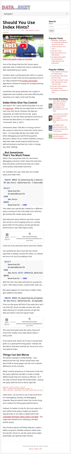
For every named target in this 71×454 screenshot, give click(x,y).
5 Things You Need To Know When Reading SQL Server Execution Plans (60, 82)
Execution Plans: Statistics (59, 86)
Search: (51, 23)
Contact (36, 449)
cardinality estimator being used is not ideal (20, 416)
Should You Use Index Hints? (19, 24)
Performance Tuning (32, 30)
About (31, 449)
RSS (41, 449)
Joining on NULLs (57, 51)
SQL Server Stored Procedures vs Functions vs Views (60, 90)
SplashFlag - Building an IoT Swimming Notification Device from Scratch (60, 42)
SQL (23, 30)
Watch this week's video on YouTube (17, 59)
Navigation (35, 13)
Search (52, 31)
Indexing (6, 32)
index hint (9, 108)
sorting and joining (29, 80)
